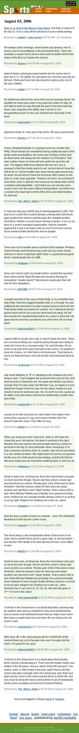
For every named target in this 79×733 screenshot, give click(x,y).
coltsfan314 (24, 626)
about (38, 11)
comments (51, 8)
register (59, 699)
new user (66, 11)
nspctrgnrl (24, 122)
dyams (22, 63)
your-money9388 (27, 597)
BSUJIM (22, 289)
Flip (20, 237)
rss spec (25, 718)
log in (49, 699)
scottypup (23, 365)
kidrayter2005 (26, 328)
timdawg (23, 263)
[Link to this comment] (5, 63)
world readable (65, 718)
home (38, 8)
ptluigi (21, 37)
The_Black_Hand (28, 201)
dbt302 (22, 551)
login (48, 11)
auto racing (34, 37)
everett (22, 525)
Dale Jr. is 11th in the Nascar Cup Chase (27, 28)
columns (65, 8)
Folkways (23, 466)
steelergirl (24, 404)
